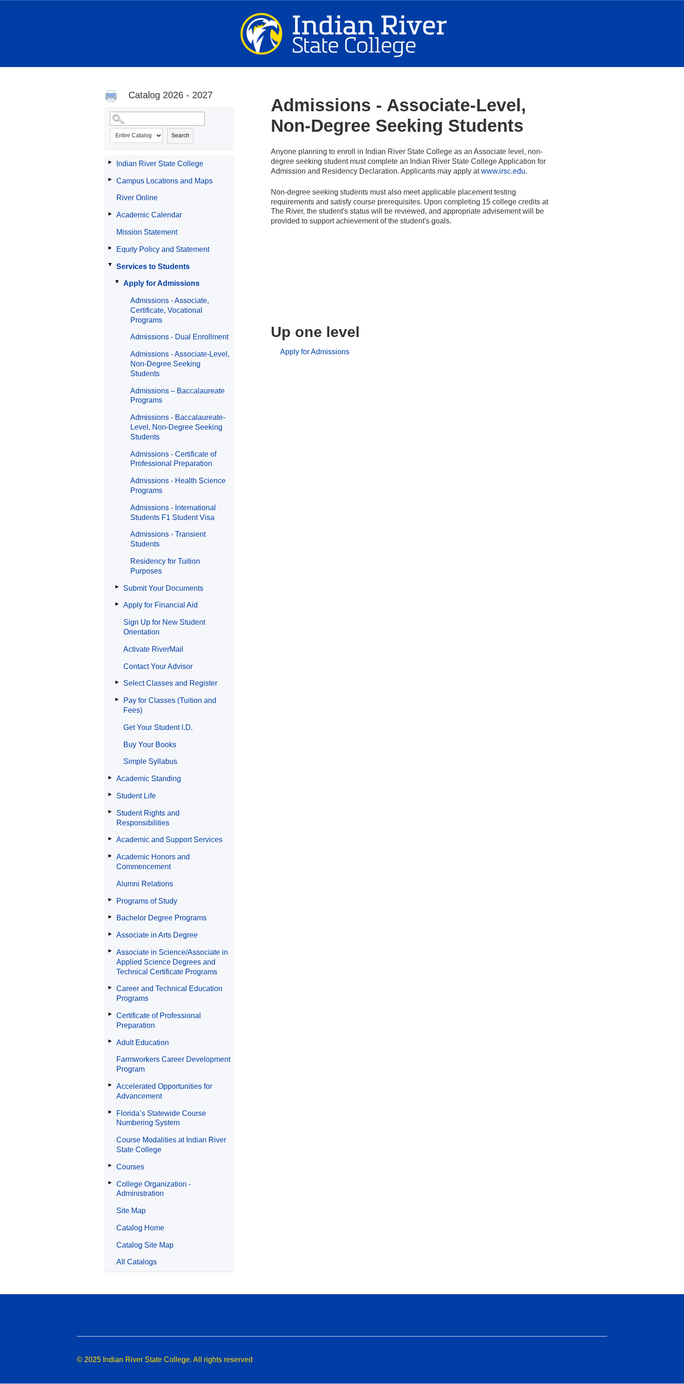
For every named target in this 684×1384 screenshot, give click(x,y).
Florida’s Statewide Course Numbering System (161, 1118)
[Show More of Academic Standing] (109, 777)
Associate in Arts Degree (157, 935)
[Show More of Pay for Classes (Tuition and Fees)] (116, 699)
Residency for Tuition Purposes (165, 566)
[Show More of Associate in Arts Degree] (109, 933)
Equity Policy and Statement (162, 249)
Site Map (131, 1211)
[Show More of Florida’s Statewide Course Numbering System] (109, 1112)
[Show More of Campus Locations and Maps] (109, 179)
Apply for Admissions (161, 283)
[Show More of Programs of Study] (109, 900)
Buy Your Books (149, 745)
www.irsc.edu (503, 171)
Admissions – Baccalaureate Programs (177, 396)
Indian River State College (159, 164)
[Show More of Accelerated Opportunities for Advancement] (109, 1085)
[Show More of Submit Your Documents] (116, 587)
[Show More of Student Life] (109, 794)
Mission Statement (146, 232)
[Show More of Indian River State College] (109, 162)
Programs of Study (146, 901)
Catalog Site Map (145, 1245)
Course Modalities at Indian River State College (171, 1145)
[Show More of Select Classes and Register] (116, 682)
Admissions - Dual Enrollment (179, 337)
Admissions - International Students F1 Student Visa (173, 512)
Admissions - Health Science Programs (178, 485)
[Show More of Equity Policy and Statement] (109, 248)
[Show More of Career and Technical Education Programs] (109, 987)
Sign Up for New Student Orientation (164, 627)
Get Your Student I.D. (158, 727)
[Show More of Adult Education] (109, 1041)
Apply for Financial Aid (160, 605)
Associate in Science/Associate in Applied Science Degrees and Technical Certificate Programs (172, 962)
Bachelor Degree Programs (161, 918)
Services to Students (153, 266)
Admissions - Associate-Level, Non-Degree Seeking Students (179, 364)
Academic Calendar (149, 215)
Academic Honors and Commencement (153, 862)
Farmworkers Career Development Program (173, 1064)
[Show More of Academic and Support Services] (109, 838)
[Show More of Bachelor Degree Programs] (109, 916)
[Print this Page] (112, 97)
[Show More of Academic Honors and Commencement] (109, 855)
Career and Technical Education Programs (169, 993)
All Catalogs (136, 1262)
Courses (130, 1167)
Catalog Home (140, 1228)
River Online (137, 198)
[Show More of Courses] (109, 1165)
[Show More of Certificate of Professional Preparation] (109, 1014)
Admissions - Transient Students (168, 539)
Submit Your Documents (163, 588)
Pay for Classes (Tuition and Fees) (169, 705)
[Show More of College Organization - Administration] (109, 1183)
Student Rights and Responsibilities (148, 818)
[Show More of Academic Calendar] (109, 213)
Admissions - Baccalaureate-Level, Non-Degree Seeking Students (177, 427)
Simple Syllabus (150, 761)
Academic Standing (148, 779)
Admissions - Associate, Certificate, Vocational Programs (169, 310)
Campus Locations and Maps (164, 181)
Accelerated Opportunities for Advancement (164, 1091)
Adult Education (142, 1042)
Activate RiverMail (153, 649)
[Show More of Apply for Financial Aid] (116, 603)
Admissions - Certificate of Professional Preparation (173, 459)
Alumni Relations (144, 884)
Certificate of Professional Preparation (158, 1020)
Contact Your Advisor (158, 666)
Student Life (136, 796)
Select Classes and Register (170, 683)
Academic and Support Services (169, 840)
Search (180, 135)
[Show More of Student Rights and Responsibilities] (109, 812)
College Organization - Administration (153, 1189)
